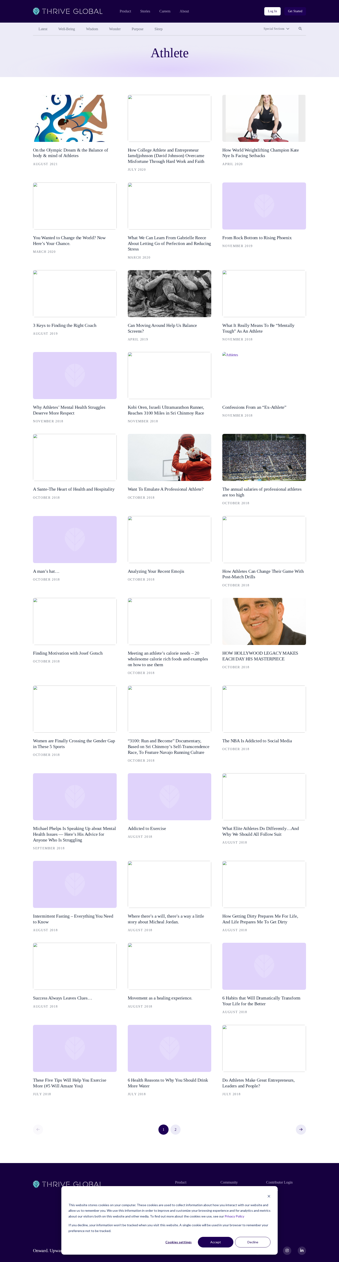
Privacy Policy (234, 1216)
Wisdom (92, 29)
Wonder (115, 29)
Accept (215, 1242)
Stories (145, 11)
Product (125, 11)
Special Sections (274, 28)
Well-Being (66, 29)
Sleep (159, 29)
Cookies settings (178, 1242)
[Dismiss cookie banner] (269, 1196)
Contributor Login (279, 1182)
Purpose (137, 29)
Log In (272, 11)
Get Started (295, 11)
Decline (252, 1242)
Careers (164, 11)
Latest (43, 29)
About (184, 11)
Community (229, 1182)
